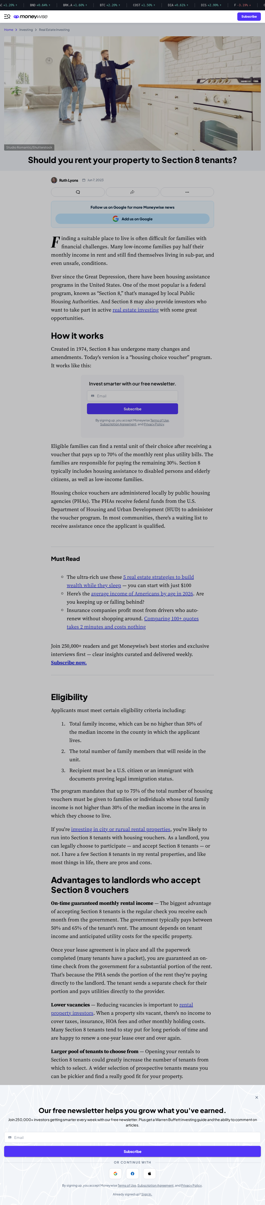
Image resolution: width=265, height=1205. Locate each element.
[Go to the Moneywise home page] (31, 17)
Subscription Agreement (155, 1185)
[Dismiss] (257, 1097)
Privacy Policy (191, 1185)
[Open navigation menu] (7, 16)
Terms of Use (127, 1185)
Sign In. (146, 1194)
